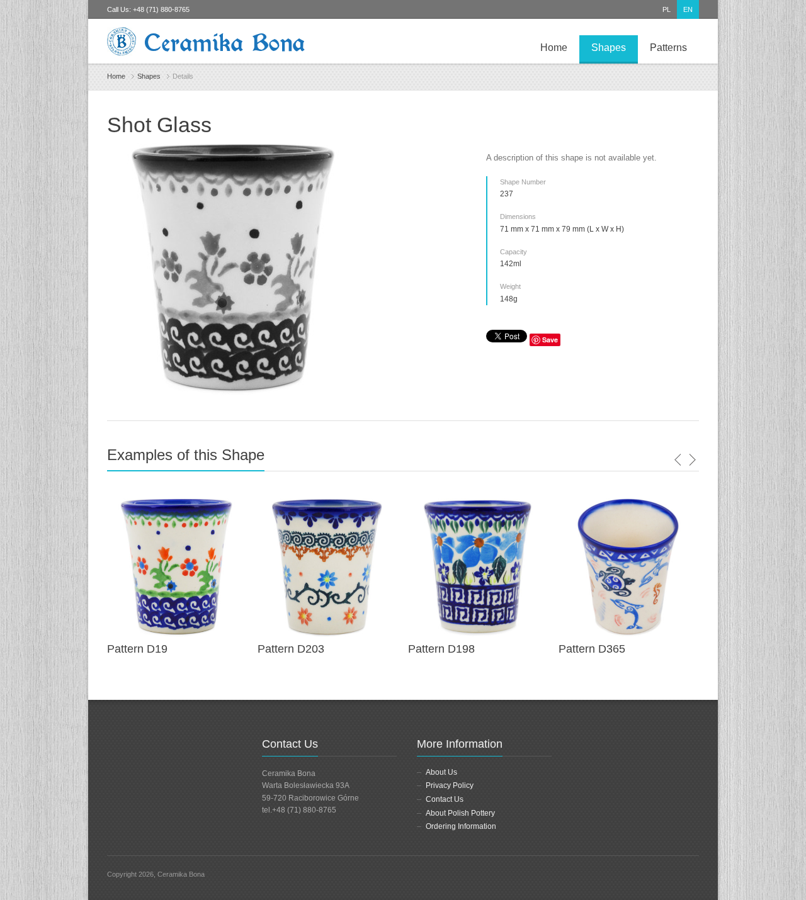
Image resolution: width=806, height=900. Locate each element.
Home (553, 47)
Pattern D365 (592, 649)
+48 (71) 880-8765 (161, 9)
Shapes (608, 47)
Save (550, 339)
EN (688, 9)
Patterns (668, 47)
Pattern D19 (137, 649)
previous (678, 460)
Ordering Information (461, 826)
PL (666, 9)
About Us (441, 772)
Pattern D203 (291, 649)
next (692, 460)
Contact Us (444, 799)
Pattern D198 (441, 649)
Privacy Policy (450, 785)
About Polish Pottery (460, 813)
